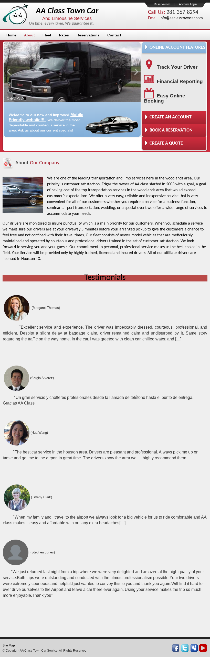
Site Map (9, 645)
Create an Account (171, 117)
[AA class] (203, 647)
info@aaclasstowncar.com (181, 18)
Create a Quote (166, 143)
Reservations (162, 4)
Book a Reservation (171, 130)
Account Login (188, 4)
